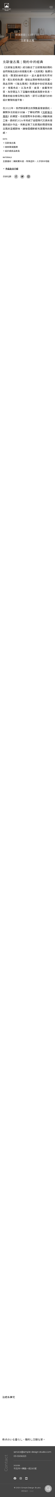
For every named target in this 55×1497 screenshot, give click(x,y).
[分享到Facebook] (16, 176)
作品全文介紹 (12, 168)
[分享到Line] (28, 176)
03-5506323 (20, 1456)
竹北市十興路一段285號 (25, 1468)
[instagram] (21, 1478)
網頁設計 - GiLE (27, 1491)
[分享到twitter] (22, 176)
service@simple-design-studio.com (32, 1452)
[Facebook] (15, 1478)
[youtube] (26, 1478)
